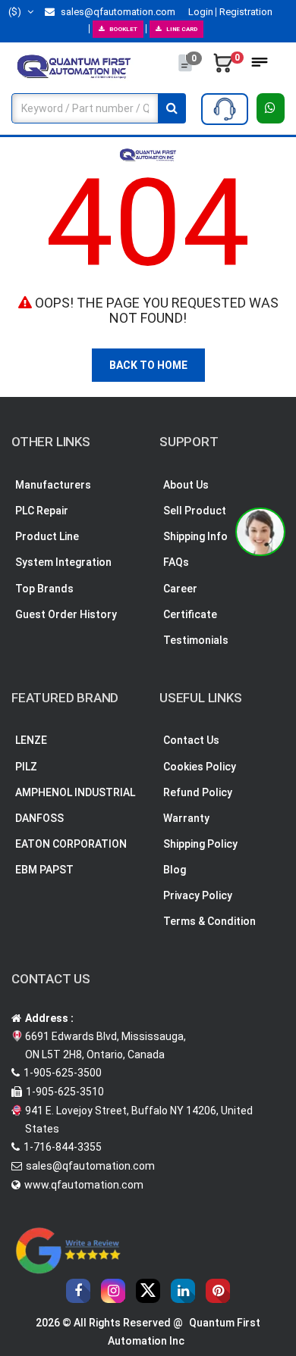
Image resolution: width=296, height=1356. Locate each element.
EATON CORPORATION (71, 844)
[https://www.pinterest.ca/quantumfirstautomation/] (218, 1291)
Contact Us (191, 740)
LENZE (31, 740)
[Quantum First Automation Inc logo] (74, 66)
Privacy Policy (197, 895)
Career (180, 589)
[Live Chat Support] (260, 532)
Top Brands (44, 589)
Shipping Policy (200, 844)
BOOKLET (123, 29)
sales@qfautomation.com (116, 11)
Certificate (190, 614)
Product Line (47, 536)
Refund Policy (197, 792)
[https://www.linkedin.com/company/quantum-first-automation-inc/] (183, 1291)
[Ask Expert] (224, 109)
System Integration (63, 562)
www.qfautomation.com (83, 1185)
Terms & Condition (209, 921)
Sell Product (194, 511)
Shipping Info (195, 536)
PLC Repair (41, 511)
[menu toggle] (259, 67)
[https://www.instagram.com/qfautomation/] (113, 1291)
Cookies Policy (199, 767)
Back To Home (148, 365)
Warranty (186, 818)
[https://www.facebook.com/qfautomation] (78, 1291)
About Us (186, 485)
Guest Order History (66, 614)
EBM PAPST (44, 870)
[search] (172, 108)
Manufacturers (53, 485)
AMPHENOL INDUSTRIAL (75, 792)
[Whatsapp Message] (271, 108)
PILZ (26, 767)
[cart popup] (223, 67)
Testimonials (195, 640)
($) (16, 11)
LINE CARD (181, 29)
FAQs (176, 562)
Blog (174, 870)
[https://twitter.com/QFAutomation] (148, 1291)
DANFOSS (39, 818)
